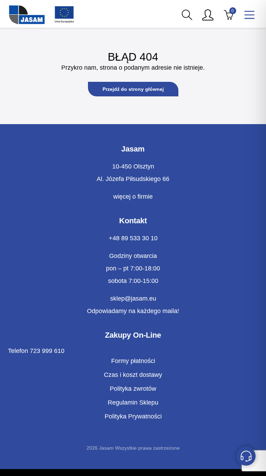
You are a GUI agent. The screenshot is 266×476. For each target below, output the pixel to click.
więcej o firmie (133, 196)
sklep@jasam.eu (133, 298)
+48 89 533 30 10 (133, 238)
